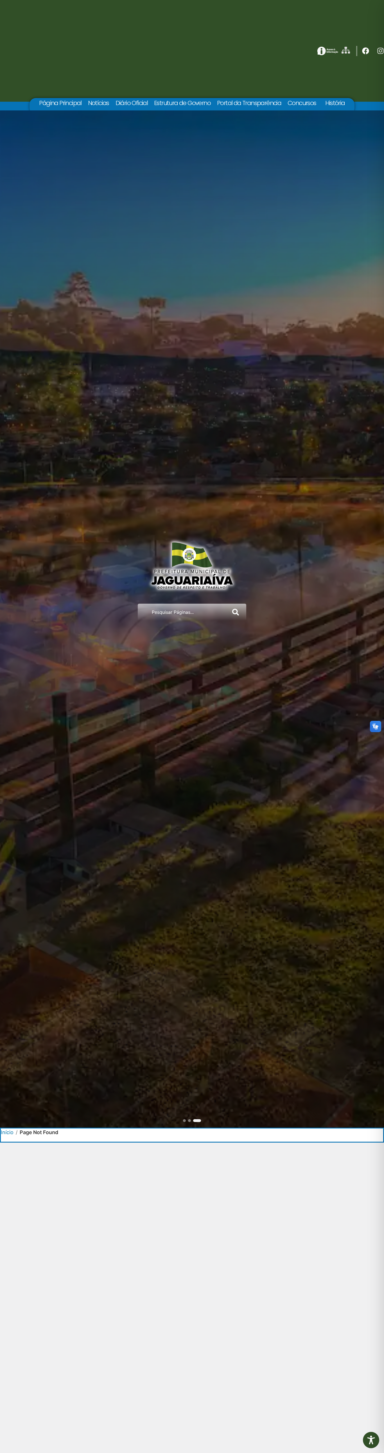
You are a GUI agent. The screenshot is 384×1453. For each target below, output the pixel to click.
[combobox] (182, 612)
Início (7, 1132)
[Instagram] (380, 50)
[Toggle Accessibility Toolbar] (371, 1440)
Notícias (98, 103)
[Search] (236, 612)
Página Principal (60, 103)
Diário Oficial (132, 103)
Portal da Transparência (249, 103)
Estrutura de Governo (182, 103)
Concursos (302, 103)
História (335, 103)
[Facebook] (365, 50)
